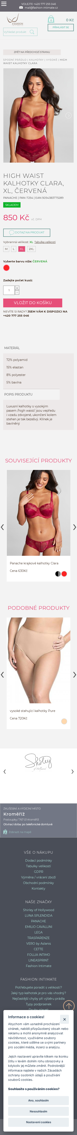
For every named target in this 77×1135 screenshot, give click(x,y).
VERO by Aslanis (38, 944)
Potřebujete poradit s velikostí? (38, 987)
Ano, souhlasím (38, 1100)
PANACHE (38, 921)
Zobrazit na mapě (20, 832)
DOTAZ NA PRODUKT (29, 232)
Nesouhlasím (38, 1111)
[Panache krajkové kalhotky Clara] (38, 513)
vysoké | (53, 59)
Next (75, 525)
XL (22, 249)
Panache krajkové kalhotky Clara (34, 563)
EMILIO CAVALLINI (38, 927)
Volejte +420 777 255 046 (38, 4)
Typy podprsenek (38, 1004)
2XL (31, 249)
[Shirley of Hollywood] (38, 762)
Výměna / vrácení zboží (38, 877)
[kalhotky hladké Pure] (38, 661)
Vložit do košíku (33, 302)
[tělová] (64, 723)
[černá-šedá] (58, 576)
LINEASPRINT (38, 960)
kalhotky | (37, 59)
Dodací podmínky (38, 860)
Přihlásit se (61, 27)
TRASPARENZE (38, 938)
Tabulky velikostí (38, 866)
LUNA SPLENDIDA (38, 916)
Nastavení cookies (38, 1122)
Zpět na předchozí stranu (32, 52)
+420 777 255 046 (16, 315)
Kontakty (38, 888)
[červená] (64, 576)
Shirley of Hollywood (38, 910)
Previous (2, 525)
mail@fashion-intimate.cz (41, 7)
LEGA (38, 932)
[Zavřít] (64, 1019)
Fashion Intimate (38, 966)
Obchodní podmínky (38, 883)
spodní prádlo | (16, 59)
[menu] (3, 4)
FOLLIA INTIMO (38, 955)
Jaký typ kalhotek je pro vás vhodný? (38, 993)
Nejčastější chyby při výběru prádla (38, 999)
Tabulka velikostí (45, 242)
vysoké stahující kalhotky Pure (32, 711)
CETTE (38, 949)
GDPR (38, 872)
